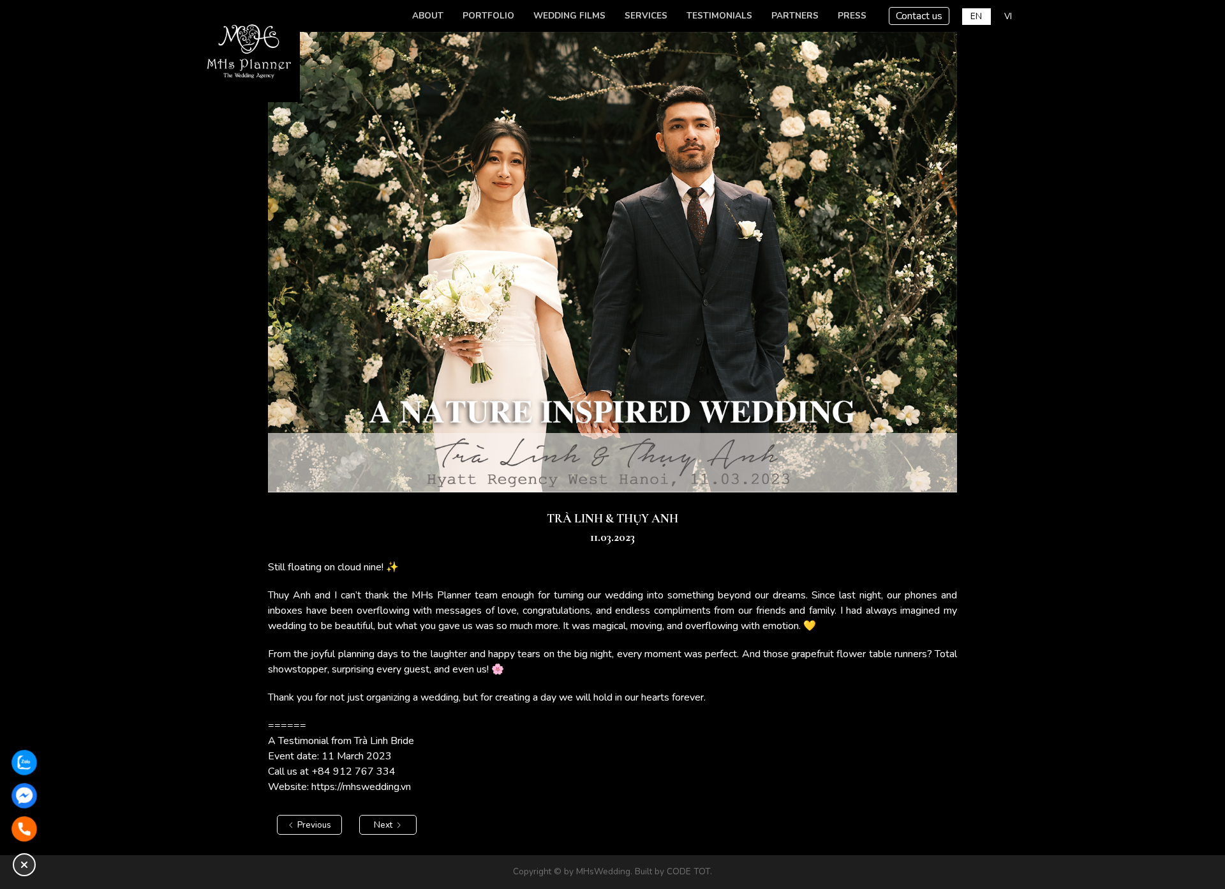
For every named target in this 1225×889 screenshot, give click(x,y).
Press (852, 16)
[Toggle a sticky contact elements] (24, 864)
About (427, 16)
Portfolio (488, 16)
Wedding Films (569, 16)
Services (646, 16)
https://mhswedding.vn (361, 787)
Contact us (919, 16)
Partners (795, 16)
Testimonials (719, 16)
